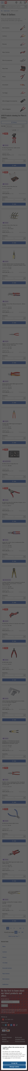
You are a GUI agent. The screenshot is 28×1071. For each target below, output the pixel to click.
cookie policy (7, 1058)
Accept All (14, 1063)
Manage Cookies (14, 1067)
